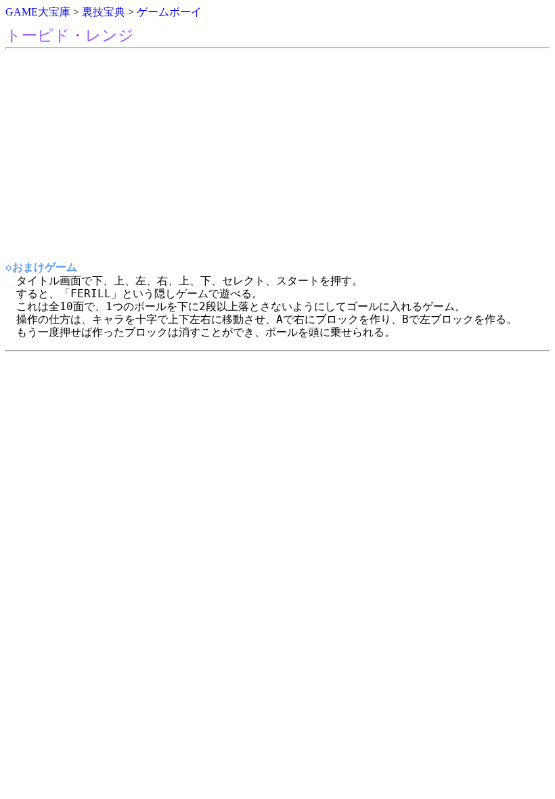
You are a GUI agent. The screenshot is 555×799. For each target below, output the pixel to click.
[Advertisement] (277, 155)
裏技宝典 (103, 12)
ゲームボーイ (169, 12)
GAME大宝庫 (37, 12)
